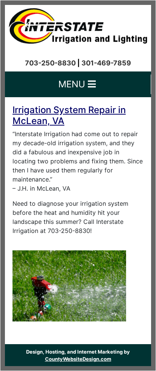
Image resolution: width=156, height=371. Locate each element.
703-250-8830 (50, 63)
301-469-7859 (106, 63)
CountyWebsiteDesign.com (78, 359)
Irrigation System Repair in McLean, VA (69, 115)
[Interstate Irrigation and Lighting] (78, 24)
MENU (73, 84)
